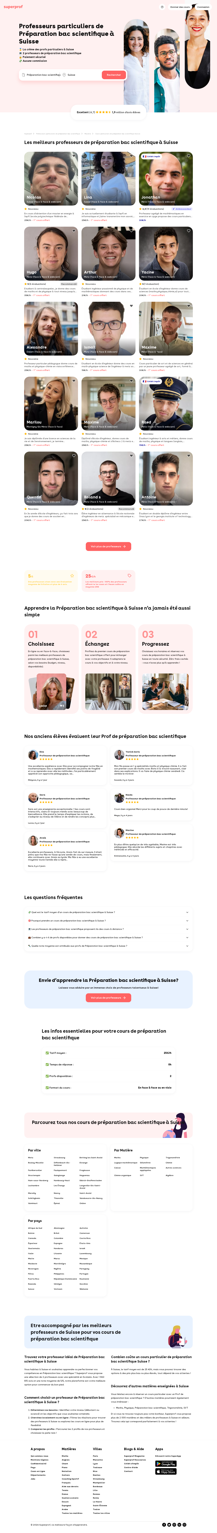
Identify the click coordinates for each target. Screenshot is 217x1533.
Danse (65, 1494)
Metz (30, 1157)
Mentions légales (39, 1460)
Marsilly (32, 1193)
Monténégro (60, 1264)
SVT (142, 1175)
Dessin (65, 1502)
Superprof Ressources (135, 1460)
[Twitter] (169, 1525)
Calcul (117, 1168)
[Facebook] (164, 1525)
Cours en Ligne (38, 1471)
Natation (66, 1471)
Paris (95, 1456)
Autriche (84, 1228)
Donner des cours (180, 7)
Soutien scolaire (70, 1498)
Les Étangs (59, 1185)
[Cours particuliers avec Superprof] (13, 7)
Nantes (96, 1475)
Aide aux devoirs (70, 1486)
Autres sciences (173, 1168)
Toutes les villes (101, 1513)
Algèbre (169, 1175)
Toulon (96, 1509)
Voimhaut (32, 1203)
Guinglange (59, 1175)
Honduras (58, 1248)
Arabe (65, 1509)
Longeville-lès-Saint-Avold (90, 1186)
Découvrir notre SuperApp (168, 1456)
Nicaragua (33, 1269)
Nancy (57, 1193)
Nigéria (57, 1269)
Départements (38, 1475)
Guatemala (34, 1248)
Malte (31, 1258)
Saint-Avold (85, 1193)
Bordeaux (97, 1486)
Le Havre (97, 1502)
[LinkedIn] (179, 1525)
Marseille (98, 1460)
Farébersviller (35, 1170)
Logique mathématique (125, 1163)
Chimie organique (122, 1175)
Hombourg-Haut (62, 1180)
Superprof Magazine (134, 1456)
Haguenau (85, 1175)
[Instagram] (174, 1525)
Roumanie (84, 1279)
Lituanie (58, 1253)
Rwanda (32, 1284)
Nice (95, 1471)
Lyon (95, 1464)
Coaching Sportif (70, 1479)
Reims (96, 1498)
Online (83, 1203)
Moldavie (32, 1264)
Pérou (31, 1274)
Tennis (65, 1490)
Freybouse (85, 1170)
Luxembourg (86, 1253)
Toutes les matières (72, 1513)
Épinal (57, 1203)
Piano (64, 1467)
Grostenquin (34, 1175)
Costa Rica (85, 1238)
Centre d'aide (131, 1467)
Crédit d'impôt (131, 1464)
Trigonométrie (173, 1157)
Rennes (96, 1494)
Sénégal (58, 1284)
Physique (144, 1157)
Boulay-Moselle (36, 1163)
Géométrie (145, 1163)
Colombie (58, 1238)
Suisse (31, 1289)
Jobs (33, 1479)
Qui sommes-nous (39, 1456)
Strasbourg (59, 1157)
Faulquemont (60, 1170)
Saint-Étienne (100, 1505)
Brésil (56, 1233)
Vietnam (58, 1289)
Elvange (84, 1163)
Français (66, 1483)
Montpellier (99, 1483)
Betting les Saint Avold (91, 1157)
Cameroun (85, 1233)
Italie (31, 1253)
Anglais (66, 1460)
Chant (65, 1464)
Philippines (59, 1274)
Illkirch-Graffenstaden (91, 1180)
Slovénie (84, 1284)
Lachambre (33, 1185)
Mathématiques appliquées (148, 1169)
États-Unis (85, 1243)
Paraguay (84, 1269)
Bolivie (31, 1233)
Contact (128, 1471)
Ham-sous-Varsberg (38, 1180)
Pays (33, 1467)
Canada (32, 1238)
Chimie (169, 1163)
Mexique (84, 1258)
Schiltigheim (34, 1198)
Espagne (58, 1243)
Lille (95, 1490)
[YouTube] (184, 1525)
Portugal (84, 1274)
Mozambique (86, 1264)
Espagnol (66, 1505)
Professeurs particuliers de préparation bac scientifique (58, 134)
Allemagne (59, 1228)
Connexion (203, 7)
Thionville (58, 1198)
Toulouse (97, 1467)
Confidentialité (38, 1464)
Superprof (28, 134)
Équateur (32, 1243)
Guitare (66, 1475)
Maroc (57, 1258)
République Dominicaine (65, 1279)
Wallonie (84, 1289)
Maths (117, 1157)
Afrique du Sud (35, 1228)
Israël (82, 1248)
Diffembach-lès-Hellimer (62, 1164)
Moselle (88, 134)
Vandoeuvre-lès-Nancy (91, 1198)
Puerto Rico (33, 1279)
